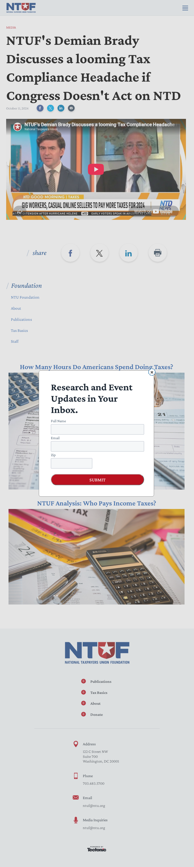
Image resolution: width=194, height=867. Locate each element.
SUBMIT (97, 479)
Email (55, 438)
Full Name (58, 421)
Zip (53, 455)
